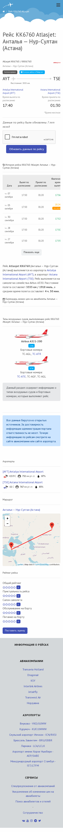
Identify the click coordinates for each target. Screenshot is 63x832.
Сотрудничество (33, 812)
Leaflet (20, 564)
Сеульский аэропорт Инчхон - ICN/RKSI (33, 734)
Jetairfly (32, 692)
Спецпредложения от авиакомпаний (33, 786)
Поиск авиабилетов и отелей (33, 801)
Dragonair (33, 675)
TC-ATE (21, 376)
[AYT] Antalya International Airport (23, 471)
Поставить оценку (15, 630)
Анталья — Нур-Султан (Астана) (21, 509)
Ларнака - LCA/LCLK (33, 746)
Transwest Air (33, 697)
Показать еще (31, 252)
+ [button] (7, 518)
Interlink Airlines (33, 686)
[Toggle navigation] (57, 4)
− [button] (7, 523)
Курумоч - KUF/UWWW (33, 729)
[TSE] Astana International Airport (23, 482)
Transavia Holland (33, 669)
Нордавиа (33, 703)
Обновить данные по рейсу (26, 149)
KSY (33, 680)
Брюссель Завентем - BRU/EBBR (32, 740)
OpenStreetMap (42, 564)
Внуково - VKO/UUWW (33, 723)
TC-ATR (36, 354)
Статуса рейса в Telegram (32, 72)
